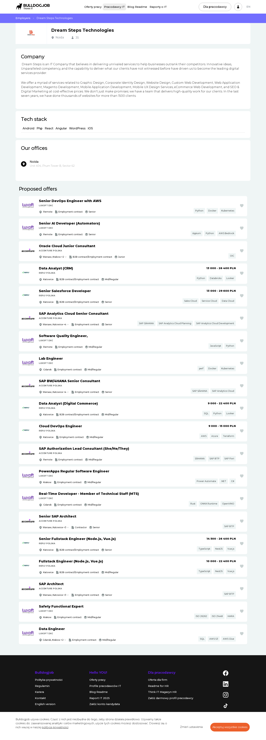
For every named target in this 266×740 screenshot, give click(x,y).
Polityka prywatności (48, 679)
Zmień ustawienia (191, 727)
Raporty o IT (158, 7)
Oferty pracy (93, 7)
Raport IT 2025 (99, 698)
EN (248, 6)
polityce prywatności (55, 727)
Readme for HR (158, 686)
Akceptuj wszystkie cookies (230, 727)
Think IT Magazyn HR (162, 692)
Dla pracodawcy (215, 7)
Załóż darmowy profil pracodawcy (170, 698)
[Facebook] (225, 673)
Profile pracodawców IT (105, 686)
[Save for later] (241, 205)
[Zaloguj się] (238, 7)
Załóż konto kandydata (104, 704)
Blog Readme (137, 7)
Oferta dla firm (157, 679)
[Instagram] (225, 694)
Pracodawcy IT (114, 7)
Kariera (39, 692)
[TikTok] (225, 705)
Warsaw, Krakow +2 (53, 256)
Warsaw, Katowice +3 (54, 527)
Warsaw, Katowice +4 (54, 324)
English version (45, 704)
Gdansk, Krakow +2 (53, 640)
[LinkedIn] (225, 683)
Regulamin (42, 686)
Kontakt (40, 698)
